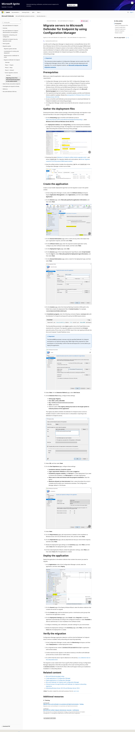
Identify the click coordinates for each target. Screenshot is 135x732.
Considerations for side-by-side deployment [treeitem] (11, 52)
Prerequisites (118, 23)
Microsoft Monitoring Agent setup (55, 676)
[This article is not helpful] (128, 38)
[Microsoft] (3, 12)
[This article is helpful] (126, 38)
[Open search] (128, 12)
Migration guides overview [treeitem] (10, 48)
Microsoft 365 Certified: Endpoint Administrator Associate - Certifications (61, 710)
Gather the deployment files (121, 25)
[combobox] (11, 22)
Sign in (131, 12)
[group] (69, 322)
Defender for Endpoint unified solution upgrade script (71, 157)
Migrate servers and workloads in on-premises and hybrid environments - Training (63, 704)
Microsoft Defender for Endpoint (65, 21)
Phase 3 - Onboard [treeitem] (9, 70)
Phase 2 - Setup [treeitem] (8, 67)
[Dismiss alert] (132, 3)
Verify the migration (119, 31)
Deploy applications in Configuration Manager (58, 680)
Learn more (76, 691)
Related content (118, 32)
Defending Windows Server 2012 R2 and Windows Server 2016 (62, 688)
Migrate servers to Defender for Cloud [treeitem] (11, 56)
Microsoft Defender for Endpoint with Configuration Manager (62, 682)
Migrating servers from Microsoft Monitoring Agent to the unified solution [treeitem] (13, 79)
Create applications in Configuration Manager (58, 678)
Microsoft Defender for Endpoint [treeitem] (10, 25)
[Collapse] (20, 20)
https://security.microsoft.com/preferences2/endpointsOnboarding (64, 119)
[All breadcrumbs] (44, 21)
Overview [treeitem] (7, 62)
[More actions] (90, 21)
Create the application (120, 27)
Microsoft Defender (51, 21)
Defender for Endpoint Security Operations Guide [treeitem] (10, 40)
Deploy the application (120, 29)
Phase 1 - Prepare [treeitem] (9, 65)
